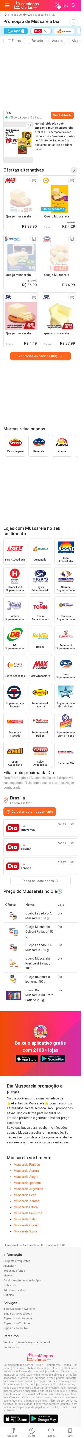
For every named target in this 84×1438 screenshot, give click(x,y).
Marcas (8, 1275)
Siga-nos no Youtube (16, 1323)
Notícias (8, 1295)
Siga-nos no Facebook (17, 1313)
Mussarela (41, 14)
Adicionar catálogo (15, 1290)
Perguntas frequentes (16, 1261)
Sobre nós (10, 1285)
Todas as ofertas (21, 14)
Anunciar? (9, 1265)
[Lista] (65, 5)
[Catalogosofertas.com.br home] (27, 5)
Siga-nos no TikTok (15, 1328)
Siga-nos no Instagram (17, 1318)
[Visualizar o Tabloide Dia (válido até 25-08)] (18, 142)
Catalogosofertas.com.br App (22, 1280)
